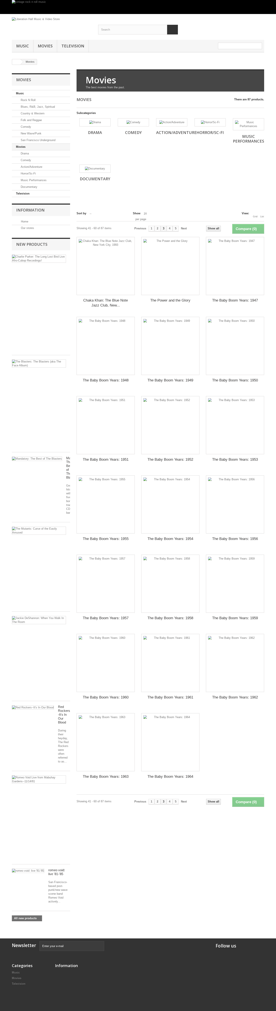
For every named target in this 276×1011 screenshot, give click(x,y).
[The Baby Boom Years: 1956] (235, 504)
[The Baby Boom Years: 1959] (235, 584)
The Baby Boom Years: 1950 (235, 380)
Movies (45, 45)
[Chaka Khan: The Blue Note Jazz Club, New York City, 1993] (106, 266)
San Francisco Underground (37, 140)
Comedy (25, 126)
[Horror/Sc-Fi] (210, 122)
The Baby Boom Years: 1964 (170, 777)
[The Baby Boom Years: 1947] (235, 266)
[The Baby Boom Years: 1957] (106, 584)
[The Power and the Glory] (170, 266)
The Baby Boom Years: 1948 (106, 380)
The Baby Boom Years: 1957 (106, 618)
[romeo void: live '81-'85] (28, 871)
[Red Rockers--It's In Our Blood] (33, 707)
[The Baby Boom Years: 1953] (235, 425)
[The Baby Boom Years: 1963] (106, 742)
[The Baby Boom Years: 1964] (170, 742)
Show (136, 213)
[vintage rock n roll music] (138, 7)
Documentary (28, 186)
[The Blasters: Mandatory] (37, 459)
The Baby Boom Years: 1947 (235, 300)
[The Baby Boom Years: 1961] (170, 663)
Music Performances (33, 180)
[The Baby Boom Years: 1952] (170, 425)
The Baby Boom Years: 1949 (170, 380)
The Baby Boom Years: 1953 (235, 459)
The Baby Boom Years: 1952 (170, 459)
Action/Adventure (31, 166)
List (262, 216)
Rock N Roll (28, 100)
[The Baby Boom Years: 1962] (235, 663)
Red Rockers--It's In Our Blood (64, 714)
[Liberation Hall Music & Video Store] (52, 24)
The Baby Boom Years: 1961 (170, 697)
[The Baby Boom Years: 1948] (106, 346)
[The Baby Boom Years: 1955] (106, 504)
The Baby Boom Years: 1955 (106, 539)
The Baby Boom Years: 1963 (106, 777)
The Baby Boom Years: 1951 (106, 459)
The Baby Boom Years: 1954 (170, 539)
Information (30, 210)
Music (22, 45)
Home (24, 221)
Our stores (27, 228)
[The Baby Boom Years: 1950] (235, 346)
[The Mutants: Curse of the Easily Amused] (39, 531)
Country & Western (32, 113)
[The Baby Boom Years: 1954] (170, 504)
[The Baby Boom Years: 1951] (106, 425)
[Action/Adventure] (171, 122)
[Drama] (95, 122)
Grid (255, 216)
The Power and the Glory (170, 300)
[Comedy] (133, 122)
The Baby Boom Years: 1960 (106, 697)
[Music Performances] (248, 124)
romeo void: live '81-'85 (56, 872)
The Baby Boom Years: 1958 (170, 618)
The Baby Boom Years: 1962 (235, 697)
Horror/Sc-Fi (28, 173)
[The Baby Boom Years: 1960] (106, 663)
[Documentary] (95, 169)
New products (31, 244)
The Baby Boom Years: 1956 (235, 539)
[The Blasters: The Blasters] (39, 363)
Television (72, 45)
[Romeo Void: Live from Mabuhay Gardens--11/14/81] (39, 779)
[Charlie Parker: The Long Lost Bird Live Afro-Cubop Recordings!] (39, 259)
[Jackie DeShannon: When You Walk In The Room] (39, 620)
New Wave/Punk (30, 133)
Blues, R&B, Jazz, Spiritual (37, 106)
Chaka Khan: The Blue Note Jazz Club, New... (105, 302)
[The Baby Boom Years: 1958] (170, 584)
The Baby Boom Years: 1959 (235, 618)
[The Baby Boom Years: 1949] (170, 346)
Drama (24, 153)
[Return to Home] (16, 62)
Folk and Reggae (31, 120)
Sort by (81, 213)
